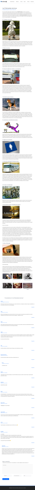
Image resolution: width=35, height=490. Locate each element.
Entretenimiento (12, 1)
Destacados (32, 1)
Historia (21, 1)
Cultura (24, 1)
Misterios (17, 1)
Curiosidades (4, 9)
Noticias (28, 1)
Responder (33, 317)
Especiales (7, 9)
